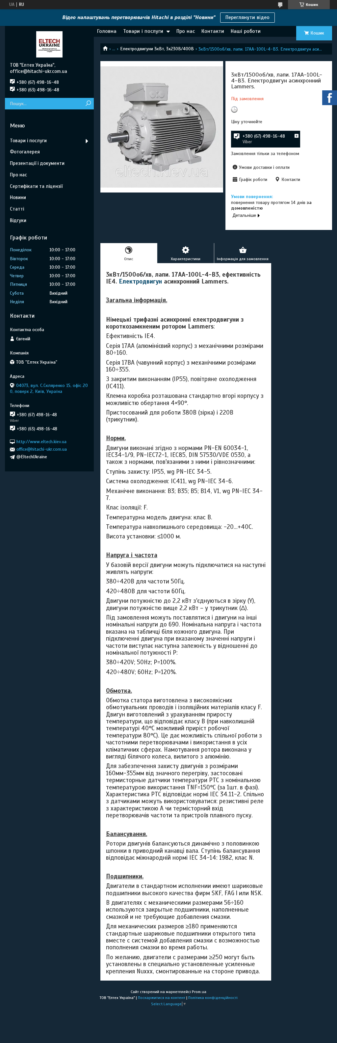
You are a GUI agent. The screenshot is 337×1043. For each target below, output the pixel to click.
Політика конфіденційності (213, 997)
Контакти (212, 31)
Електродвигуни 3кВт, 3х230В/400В (157, 49)
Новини (18, 197)
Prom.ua (199, 991)
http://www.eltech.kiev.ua (41, 441)
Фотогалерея (25, 152)
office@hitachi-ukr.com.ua (41, 449)
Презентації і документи (37, 163)
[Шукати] (88, 103)
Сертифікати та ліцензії (36, 186)
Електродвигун (140, 281)
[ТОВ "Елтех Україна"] (49, 44)
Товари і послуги (143, 31)
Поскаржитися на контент (161, 997)
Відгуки (18, 220)
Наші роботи (246, 31)
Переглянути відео (247, 17)
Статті (17, 209)
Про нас (185, 31)
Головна (107, 31)
